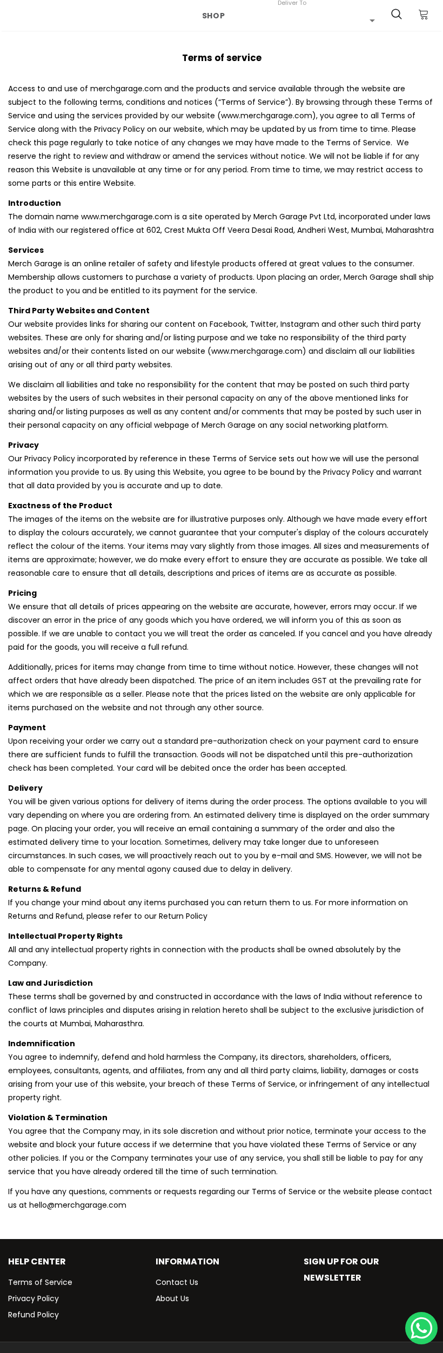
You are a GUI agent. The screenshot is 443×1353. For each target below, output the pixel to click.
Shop (213, 15)
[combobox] (326, 20)
